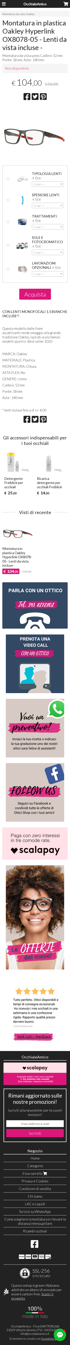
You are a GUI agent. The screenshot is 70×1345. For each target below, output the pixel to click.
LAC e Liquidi (35, 1204)
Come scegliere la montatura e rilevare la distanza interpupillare (35, 1221)
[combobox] (47, 184)
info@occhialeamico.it (35, 1333)
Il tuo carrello (32, 1173)
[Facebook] (34, 1246)
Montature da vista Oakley (18, 14)
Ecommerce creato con (35, 1338)
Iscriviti (35, 1133)
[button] (60, 1335)
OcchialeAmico (35, 4)
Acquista (35, 294)
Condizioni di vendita (35, 1188)
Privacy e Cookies (35, 1181)
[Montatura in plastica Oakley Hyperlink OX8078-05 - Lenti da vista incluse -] (34, 133)
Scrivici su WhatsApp (35, 1211)
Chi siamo (35, 1196)
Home (35, 1158)
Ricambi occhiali (35, 1231)
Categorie (35, 1166)
